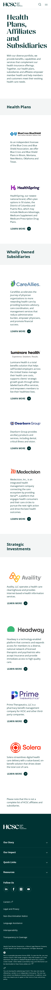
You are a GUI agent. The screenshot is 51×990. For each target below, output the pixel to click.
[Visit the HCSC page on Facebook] (13, 891)
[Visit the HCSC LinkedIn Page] (6, 891)
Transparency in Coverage (15, 937)
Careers (7, 902)
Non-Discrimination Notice (15, 916)
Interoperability (10, 930)
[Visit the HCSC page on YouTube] (28, 891)
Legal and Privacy (11, 909)
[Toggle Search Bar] (39, 4)
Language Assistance (12, 923)
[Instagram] (21, 891)
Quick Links (9, 862)
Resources (8, 872)
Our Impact (9, 852)
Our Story (8, 842)
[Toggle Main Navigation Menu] (46, 4)
